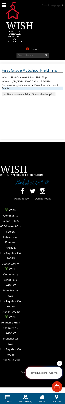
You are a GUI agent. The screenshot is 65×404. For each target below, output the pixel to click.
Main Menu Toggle (4, 5)
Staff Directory (25, 401)
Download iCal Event (46, 85)
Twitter (32, 191)
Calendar (8, 401)
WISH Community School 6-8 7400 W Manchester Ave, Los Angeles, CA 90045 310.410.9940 (10, 290)
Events (5, 88)
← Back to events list (16, 94)
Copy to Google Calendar (16, 85)
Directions (56, 401)
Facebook (22, 191)
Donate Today (43, 198)
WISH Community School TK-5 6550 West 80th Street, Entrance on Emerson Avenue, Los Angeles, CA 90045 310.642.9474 (10, 237)
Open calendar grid (43, 94)
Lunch (42, 401)
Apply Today (21, 198)
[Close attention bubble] (59, 363)
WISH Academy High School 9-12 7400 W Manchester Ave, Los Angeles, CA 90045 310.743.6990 (10, 338)
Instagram (42, 191)
